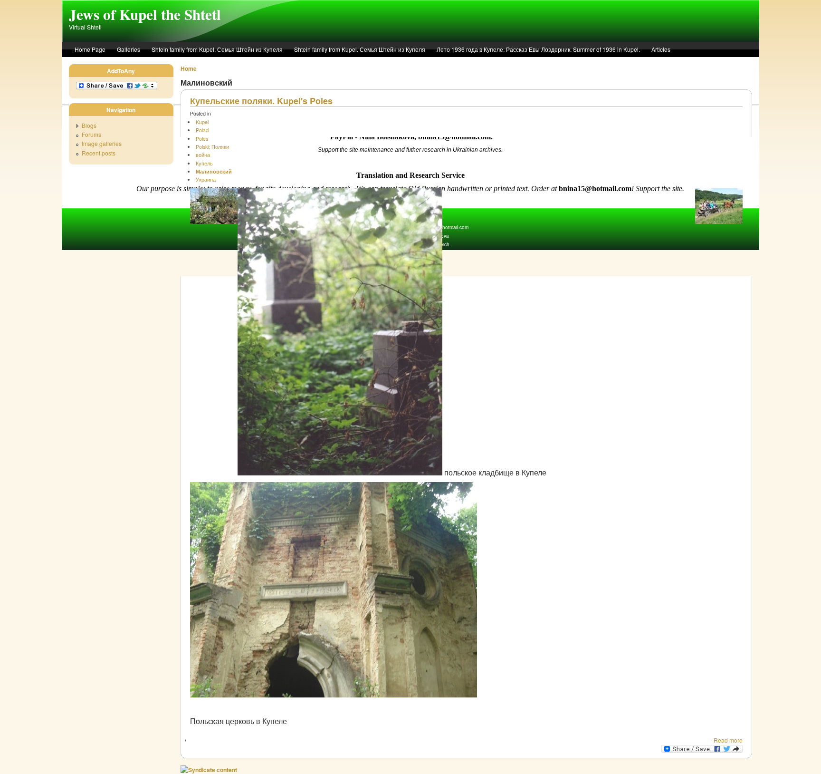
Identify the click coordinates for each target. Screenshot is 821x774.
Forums (91, 134)
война (203, 154)
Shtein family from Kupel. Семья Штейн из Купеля (217, 49)
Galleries (128, 49)
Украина (206, 179)
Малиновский (214, 171)
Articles (660, 49)
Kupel (202, 122)
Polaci (202, 130)
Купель (204, 163)
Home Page (90, 49)
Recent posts (98, 153)
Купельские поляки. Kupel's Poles (261, 101)
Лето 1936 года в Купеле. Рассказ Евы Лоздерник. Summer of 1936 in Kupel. (538, 49)
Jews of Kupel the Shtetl (145, 14)
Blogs (89, 125)
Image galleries (102, 143)
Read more (728, 740)
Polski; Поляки (212, 146)
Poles (202, 138)
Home (189, 68)
